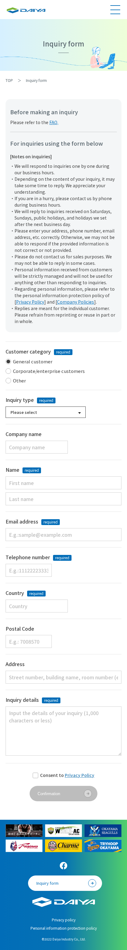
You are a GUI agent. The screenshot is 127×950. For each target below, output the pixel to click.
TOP (9, 80)
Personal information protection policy (64, 928)
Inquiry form (47, 883)
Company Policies (75, 302)
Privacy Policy (30, 302)
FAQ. (53, 122)
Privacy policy (65, 919)
